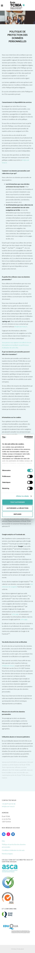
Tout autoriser (17, 502)
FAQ (3, 841)
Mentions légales (7, 854)
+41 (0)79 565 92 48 (8, 804)
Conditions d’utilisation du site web (13, 850)
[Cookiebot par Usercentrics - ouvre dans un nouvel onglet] (25, 437)
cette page (15, 614)
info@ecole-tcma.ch (20, 326)
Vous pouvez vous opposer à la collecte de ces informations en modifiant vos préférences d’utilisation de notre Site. (16, 345)
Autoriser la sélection (17, 508)
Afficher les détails (22, 496)
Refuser (17, 514)
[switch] (30, 477)
